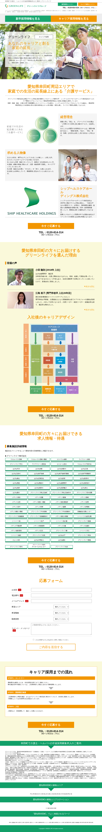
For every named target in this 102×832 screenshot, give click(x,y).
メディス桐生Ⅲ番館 (61, 516)
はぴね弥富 (38, 469)
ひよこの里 (16, 540)
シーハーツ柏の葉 (61, 521)
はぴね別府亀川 (62, 488)
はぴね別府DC (38, 488)
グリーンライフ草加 (84, 535)
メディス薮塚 (62, 497)
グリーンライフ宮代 (16, 546)
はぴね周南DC (38, 483)
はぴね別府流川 (84, 483)
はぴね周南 (16, 483)
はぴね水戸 (61, 535)
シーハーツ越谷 (16, 535)
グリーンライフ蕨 (61, 530)
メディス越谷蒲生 (16, 530)
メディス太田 (16, 502)
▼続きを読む (89, 286)
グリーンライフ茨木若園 (84, 492)
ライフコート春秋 (84, 459)
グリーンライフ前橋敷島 (16, 516)
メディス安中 (16, 507)
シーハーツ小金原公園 (84, 516)
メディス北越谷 (84, 526)
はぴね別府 (16, 488)
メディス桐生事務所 (61, 502)
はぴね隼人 (84, 488)
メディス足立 (39, 530)
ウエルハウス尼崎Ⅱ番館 (39, 459)
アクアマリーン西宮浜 (39, 464)
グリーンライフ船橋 (84, 521)
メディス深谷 (16, 497)
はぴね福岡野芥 (62, 483)
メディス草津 (39, 507)
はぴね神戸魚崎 (39, 473)
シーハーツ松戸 (39, 521)
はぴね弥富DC (61, 469)
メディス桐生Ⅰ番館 (39, 502)
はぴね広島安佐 (39, 478)
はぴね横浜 (61, 540)
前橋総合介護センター (84, 511)
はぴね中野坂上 (39, 540)
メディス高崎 (84, 497)
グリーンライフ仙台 (61, 546)
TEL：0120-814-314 (80, 7)
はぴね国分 (16, 492)
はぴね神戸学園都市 (84, 473)
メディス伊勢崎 (84, 507)
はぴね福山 (16, 478)
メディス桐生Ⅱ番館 (16, 511)
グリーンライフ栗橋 (84, 540)
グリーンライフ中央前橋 (39, 511)
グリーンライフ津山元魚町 (39, 492)
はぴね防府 (61, 478)
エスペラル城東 (62, 459)
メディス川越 (62, 526)
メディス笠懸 (39, 497)
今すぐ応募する (51, 225)
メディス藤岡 (62, 507)
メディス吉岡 (84, 502)
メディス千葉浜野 (16, 526)
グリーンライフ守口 (16, 464)
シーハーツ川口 (84, 530)
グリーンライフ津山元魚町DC (61, 492)
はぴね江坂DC (16, 473)
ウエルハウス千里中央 (84, 464)
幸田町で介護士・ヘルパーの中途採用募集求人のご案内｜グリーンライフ (28, 1)
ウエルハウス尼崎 (16, 459)
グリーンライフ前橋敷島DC (39, 516)
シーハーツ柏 (16, 521)
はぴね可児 (16, 469)
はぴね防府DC (84, 478)
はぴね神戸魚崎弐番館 (62, 473)
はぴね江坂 (84, 469)
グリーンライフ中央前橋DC (61, 511)
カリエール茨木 (62, 464)
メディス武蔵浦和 (39, 526)
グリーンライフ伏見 (39, 535)
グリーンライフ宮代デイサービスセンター (39, 545)
